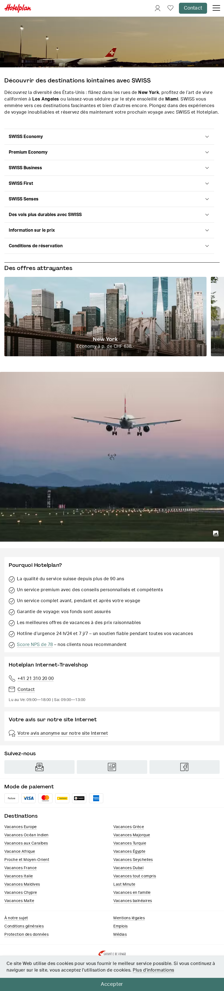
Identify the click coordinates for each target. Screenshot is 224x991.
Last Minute (124, 884)
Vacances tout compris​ (134, 876)
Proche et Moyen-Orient (26, 860)
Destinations (21, 815)
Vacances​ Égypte (129, 852)
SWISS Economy (26, 136)
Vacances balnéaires (132, 901)
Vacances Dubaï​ (128, 868)
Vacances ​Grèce (128, 827)
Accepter (112, 984)
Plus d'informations (153, 970)
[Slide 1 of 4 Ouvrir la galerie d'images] (112, 457)
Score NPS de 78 (35, 644)
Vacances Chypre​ (20, 893)
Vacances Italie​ (18, 876)
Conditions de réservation (36, 246)
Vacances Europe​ (20, 827)
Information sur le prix (32, 230)
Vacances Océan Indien (26, 835)
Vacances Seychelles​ (133, 860)
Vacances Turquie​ (129, 843)
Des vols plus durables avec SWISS (45, 214)
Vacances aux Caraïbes (26, 843)
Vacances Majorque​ (131, 835)
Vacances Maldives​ (22, 884)
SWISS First (21, 183)
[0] (170, 8)
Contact (193, 8)
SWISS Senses (24, 199)
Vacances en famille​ (132, 893)
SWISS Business (25, 168)
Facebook (184, 767)
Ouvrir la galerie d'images (216, 533)
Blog (112, 767)
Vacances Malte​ (19, 901)
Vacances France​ (20, 868)
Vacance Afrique (19, 852)
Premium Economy (28, 152)
